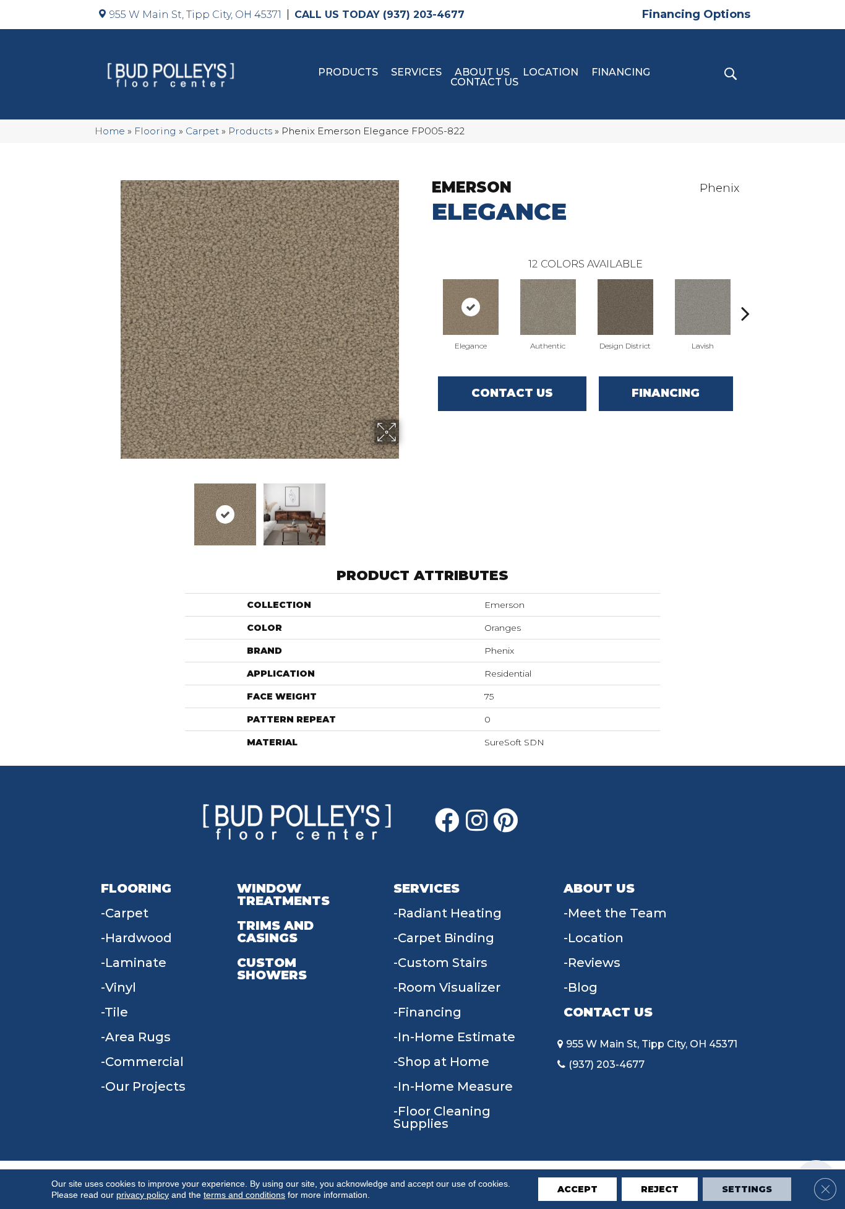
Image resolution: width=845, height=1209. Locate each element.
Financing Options (696, 14)
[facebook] (447, 821)
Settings (747, 1189)
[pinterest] (506, 821)
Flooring (155, 131)
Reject (660, 1189)
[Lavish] (703, 307)
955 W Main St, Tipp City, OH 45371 (195, 14)
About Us (482, 72)
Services (416, 72)
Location (550, 72)
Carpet (202, 131)
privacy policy (142, 1195)
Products (348, 72)
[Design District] (625, 307)
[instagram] (476, 821)
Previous (112, 508)
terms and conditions (244, 1195)
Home (110, 131)
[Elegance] (471, 307)
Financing (620, 72)
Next (407, 508)
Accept (577, 1189)
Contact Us (484, 82)
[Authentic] (548, 307)
